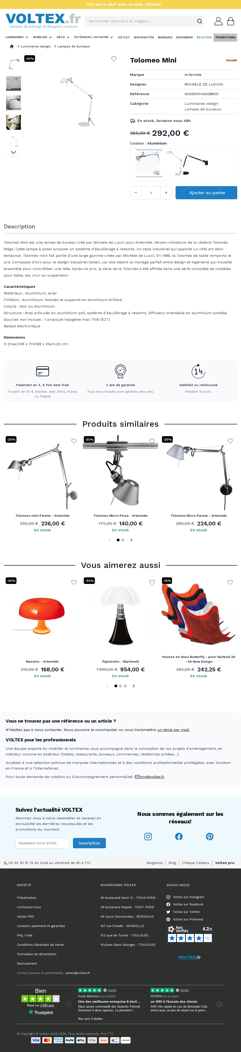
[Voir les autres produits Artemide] (231, 60)
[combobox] (144, 21)
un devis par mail (173, 729)
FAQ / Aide (24, 935)
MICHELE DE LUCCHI (204, 84)
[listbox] (13, 105)
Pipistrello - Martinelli (120, 661)
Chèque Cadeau (195, 863)
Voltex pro (224, 863)
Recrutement (27, 963)
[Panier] (229, 21)
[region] (13, 105)
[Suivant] (131, 540)
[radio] (148, 164)
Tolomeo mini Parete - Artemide (42, 515)
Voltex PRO (25, 916)
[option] (13, 64)
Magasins (154, 863)
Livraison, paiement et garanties (41, 926)
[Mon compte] (217, 21)
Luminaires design (36, 46)
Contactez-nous (29, 907)
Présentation (26, 897)
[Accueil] (11, 46)
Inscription (89, 843)
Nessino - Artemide (42, 661)
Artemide (193, 74)
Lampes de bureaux (73, 46)
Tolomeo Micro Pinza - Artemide (120, 515)
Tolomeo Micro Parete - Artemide (199, 515)
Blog (172, 863)
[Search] (199, 21)
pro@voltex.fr (152, 776)
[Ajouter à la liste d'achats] (74, 441)
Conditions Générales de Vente (40, 944)
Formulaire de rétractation (36, 954)
